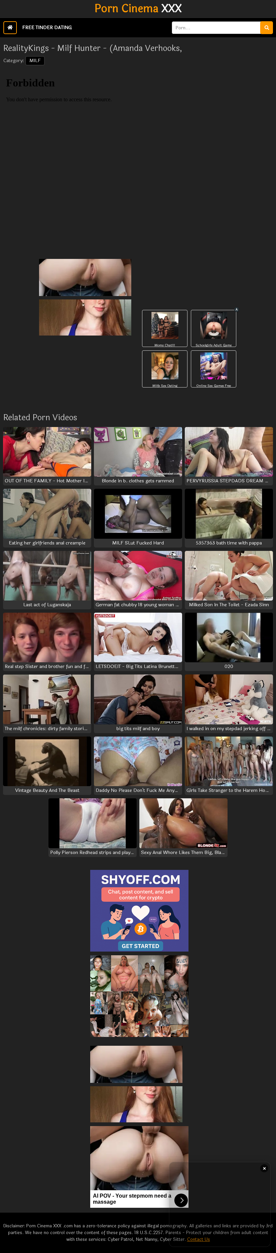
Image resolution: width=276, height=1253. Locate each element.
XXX (138, 9)
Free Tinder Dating (47, 27)
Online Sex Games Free (213, 386)
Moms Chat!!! (164, 345)
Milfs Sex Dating (164, 386)
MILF (35, 60)
